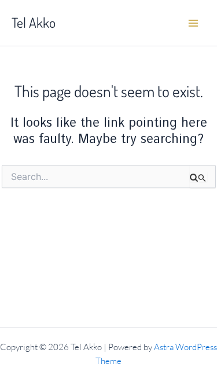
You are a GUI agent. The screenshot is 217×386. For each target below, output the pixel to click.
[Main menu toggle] (193, 23)
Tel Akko (34, 22)
